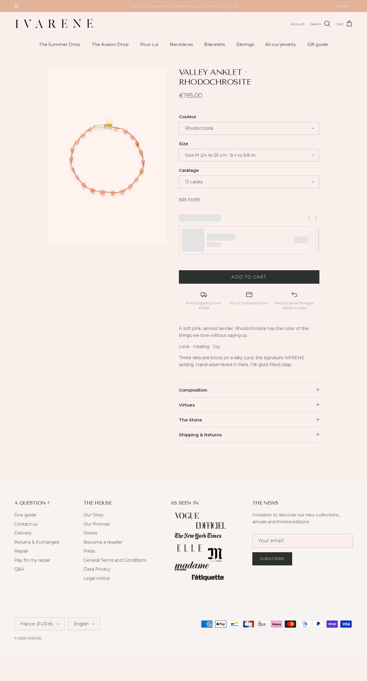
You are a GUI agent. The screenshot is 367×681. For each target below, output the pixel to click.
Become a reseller (102, 542)
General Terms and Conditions (114, 560)
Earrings (245, 44)
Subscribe (272, 558)
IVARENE (34, 638)
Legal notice (96, 578)
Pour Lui (149, 44)
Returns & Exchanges (36, 542)
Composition (193, 390)
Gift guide (317, 44)
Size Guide (189, 199)
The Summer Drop (59, 44)
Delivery (23, 533)
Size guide (25, 514)
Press (89, 551)
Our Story (93, 514)
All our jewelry (280, 44)
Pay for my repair (32, 560)
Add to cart (248, 277)
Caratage (189, 170)
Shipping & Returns (200, 434)
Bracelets (214, 44)
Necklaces (181, 44)
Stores (90, 533)
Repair (21, 551)
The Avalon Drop (110, 44)
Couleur (187, 116)
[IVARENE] (54, 24)
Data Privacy (96, 569)
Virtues (187, 405)
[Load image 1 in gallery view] (107, 156)
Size (183, 143)
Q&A (19, 569)
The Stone (190, 420)
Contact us (25, 524)
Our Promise (96, 524)
